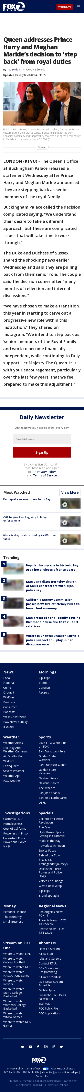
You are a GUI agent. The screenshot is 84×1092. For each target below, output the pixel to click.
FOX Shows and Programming (49, 970)
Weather (11, 737)
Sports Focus (47, 850)
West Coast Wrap (14, 717)
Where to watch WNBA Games (13, 1015)
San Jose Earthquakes (53, 798)
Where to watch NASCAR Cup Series (16, 973)
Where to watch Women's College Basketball (14, 1004)
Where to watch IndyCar (13, 982)
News (8, 672)
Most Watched (16, 492)
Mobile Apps (47, 990)
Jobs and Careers (50, 958)
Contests (45, 687)
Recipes (44, 692)
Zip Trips (44, 678)
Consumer (10, 707)
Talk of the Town (50, 855)
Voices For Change (51, 881)
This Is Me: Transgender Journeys (53, 862)
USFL (42, 802)
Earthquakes (11, 766)
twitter (61, 1046)
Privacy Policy (46, 472)
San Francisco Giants (52, 765)
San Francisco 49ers (52, 751)
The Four (45, 827)
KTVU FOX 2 (29, 69)
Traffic (43, 683)
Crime (7, 687)
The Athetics (47, 788)
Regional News (52, 906)
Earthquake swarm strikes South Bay (26, 499)
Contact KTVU (48, 963)
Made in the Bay (49, 841)
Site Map (44, 1003)
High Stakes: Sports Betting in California (52, 834)
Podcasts (9, 712)
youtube (30, 1046)
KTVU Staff (46, 954)
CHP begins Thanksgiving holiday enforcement (25, 518)
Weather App (11, 776)
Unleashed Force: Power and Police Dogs (14, 841)
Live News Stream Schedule (51, 983)
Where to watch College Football (14, 960)
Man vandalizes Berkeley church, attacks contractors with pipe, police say (51, 586)
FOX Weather (12, 780)
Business (9, 702)
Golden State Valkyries (47, 771)
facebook (38, 1046)
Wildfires (8, 697)
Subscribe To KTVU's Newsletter (52, 997)
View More (70, 492)
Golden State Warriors (47, 758)
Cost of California (14, 828)
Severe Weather (13, 771)
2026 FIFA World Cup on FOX (52, 744)
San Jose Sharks (49, 793)
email (22, 1046)
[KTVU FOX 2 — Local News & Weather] (15, 6)
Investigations (16, 813)
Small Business (13, 921)
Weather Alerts (13, 743)
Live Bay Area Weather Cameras (15, 749)
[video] (70, 503)
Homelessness (13, 824)
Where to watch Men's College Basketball (13, 992)
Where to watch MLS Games (17, 1023)
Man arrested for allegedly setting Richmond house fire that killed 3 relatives (53, 622)
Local (6, 678)
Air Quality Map (13, 756)
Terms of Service (45, 475)
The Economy (12, 917)
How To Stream (49, 949)
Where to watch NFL (17, 954)
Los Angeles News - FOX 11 (52, 913)
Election (8, 726)
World (41, 69)
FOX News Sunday (15, 722)
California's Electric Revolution (51, 820)
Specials (46, 813)
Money (9, 906)
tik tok (53, 1046)
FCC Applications (50, 1013)
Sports (45, 737)
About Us (47, 942)
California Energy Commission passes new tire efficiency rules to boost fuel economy (53, 604)
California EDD (13, 819)
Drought (8, 692)
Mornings (47, 672)
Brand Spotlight (49, 895)
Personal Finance (14, 912)
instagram (46, 1046)
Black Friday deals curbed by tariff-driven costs (30, 537)
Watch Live (64, 6)
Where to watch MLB (17, 967)
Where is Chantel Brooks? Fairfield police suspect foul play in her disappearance (53, 640)
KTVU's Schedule (50, 977)
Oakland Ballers (49, 783)
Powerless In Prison (16, 833)
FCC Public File (48, 1008)
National (8, 683)
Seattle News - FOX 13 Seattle (51, 930)
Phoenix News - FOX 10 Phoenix (52, 922)
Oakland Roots (48, 778)
